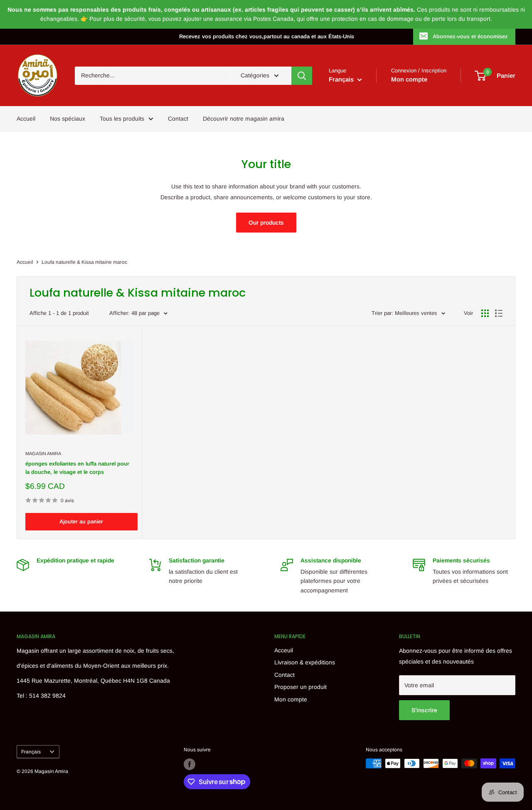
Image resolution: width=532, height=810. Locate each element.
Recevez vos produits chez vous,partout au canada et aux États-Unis (266, 36)
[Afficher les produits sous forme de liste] (498, 313)
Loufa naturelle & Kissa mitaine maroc (84, 262)
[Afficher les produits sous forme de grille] (485, 313)
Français (31, 752)
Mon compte (409, 79)
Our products (266, 222)
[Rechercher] (301, 76)
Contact (178, 118)
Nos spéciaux (67, 118)
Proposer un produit (300, 687)
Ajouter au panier (81, 521)
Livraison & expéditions (304, 662)
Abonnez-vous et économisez (470, 36)
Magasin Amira (43, 453)
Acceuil (283, 650)
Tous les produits (122, 118)
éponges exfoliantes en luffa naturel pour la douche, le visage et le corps (77, 468)
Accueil (26, 118)
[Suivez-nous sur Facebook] (189, 764)
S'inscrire (424, 710)
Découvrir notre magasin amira (243, 118)
